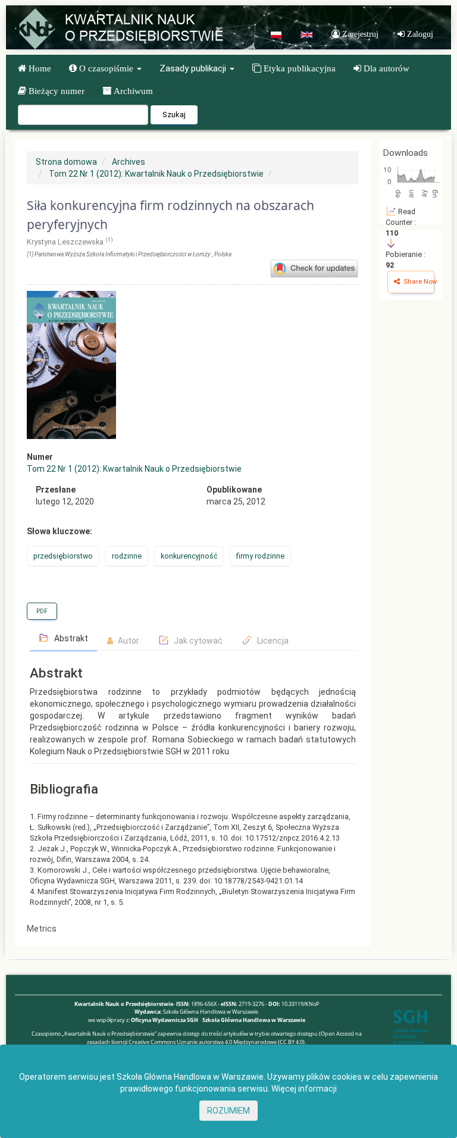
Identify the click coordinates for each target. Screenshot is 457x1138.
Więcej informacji (304, 1088)
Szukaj (174, 114)
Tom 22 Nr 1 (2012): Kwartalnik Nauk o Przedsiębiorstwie (156, 173)
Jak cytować (197, 640)
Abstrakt (70, 638)
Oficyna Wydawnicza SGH (164, 1020)
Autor (127, 640)
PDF (42, 611)
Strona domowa (66, 162)
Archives (128, 162)
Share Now (418, 282)
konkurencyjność (189, 555)
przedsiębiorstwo (63, 555)
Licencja (272, 640)
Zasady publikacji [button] (193, 68)
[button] (105, 68)
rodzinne (127, 555)
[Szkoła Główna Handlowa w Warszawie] (410, 1026)
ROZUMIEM (228, 1110)
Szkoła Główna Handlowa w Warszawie (253, 1020)
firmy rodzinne (260, 555)
